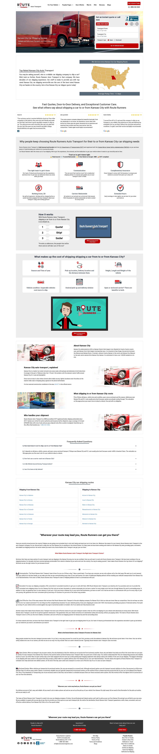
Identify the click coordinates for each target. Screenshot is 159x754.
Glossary (102, 5)
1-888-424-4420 (45, 425)
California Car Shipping (127, 751)
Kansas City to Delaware (26, 514)
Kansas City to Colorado (26, 509)
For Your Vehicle (53, 5)
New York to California (127, 744)
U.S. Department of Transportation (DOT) (72, 147)
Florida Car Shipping (127, 747)
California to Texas (127, 742)
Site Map (95, 736)
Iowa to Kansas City (88, 500)
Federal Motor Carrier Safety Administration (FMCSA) (113, 147)
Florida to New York (127, 740)
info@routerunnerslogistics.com (63, 744)
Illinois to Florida (127, 745)
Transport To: (101, 34)
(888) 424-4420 (102, 24)
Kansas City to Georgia (26, 523)
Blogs (109, 5)
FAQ (95, 5)
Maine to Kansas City (88, 505)
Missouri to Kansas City (89, 519)
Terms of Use (96, 740)
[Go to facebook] (18, 743)
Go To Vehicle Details (117, 45)
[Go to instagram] (28, 743)
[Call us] (129, 7)
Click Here (122, 730)
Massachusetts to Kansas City (91, 509)
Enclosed (118, 40)
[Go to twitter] (21, 743)
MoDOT (57, 384)
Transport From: (102, 28)
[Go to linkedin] (31, 743)
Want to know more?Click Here (92, 241)
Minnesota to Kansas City (89, 514)
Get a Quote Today (134, 3)
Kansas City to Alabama (26, 495)
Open (111, 40)
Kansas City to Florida (25, 519)
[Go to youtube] (25, 743)
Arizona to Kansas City (88, 495)
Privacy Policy (95, 738)
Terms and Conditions (95, 742)
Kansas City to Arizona (25, 500)
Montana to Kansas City (89, 523)
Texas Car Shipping (127, 749)
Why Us (89, 5)
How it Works (80, 5)
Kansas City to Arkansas (26, 505)
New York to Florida (127, 738)
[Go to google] (34, 743)
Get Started (37, 730)
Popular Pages (66, 5)
